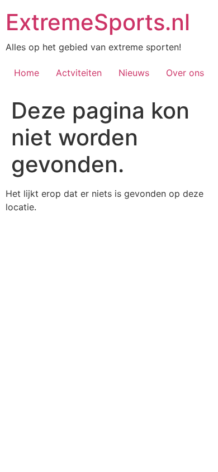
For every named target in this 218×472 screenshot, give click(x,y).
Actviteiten (79, 72)
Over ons (185, 72)
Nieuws (134, 72)
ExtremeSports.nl (98, 22)
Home (26, 72)
